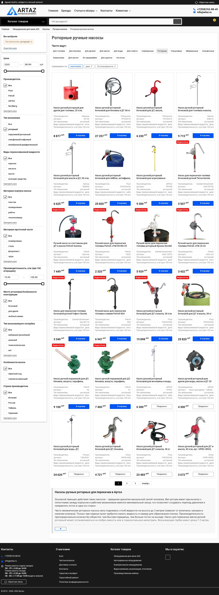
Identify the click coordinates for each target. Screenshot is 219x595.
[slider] (5, 71)
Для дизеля (90, 51)
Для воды (118, 51)
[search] (177, 21)
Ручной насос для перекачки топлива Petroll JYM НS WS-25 (111, 244)
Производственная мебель (126, 573)
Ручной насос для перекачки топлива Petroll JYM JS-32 (193, 244)
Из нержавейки (90, 58)
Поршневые (176, 51)
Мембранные (192, 51)
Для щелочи (106, 58)
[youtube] (167, 557)
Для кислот (73, 58)
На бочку (120, 58)
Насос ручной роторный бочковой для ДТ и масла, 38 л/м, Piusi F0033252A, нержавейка (153, 449)
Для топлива (59, 51)
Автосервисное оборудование (127, 560)
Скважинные (147, 51)
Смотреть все (10, 111)
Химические (58, 58)
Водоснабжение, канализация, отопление (133, 569)
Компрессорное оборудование (128, 565)
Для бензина (75, 51)
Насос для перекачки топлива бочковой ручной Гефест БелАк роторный (70, 314)
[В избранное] (87, 76)
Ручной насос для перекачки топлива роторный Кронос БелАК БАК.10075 (154, 246)
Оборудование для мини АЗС (127, 556)
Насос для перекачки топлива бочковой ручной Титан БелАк (194, 176)
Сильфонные (208, 51)
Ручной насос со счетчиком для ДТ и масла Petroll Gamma (70, 244)
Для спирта (132, 51)
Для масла (105, 51)
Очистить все (10, 48)
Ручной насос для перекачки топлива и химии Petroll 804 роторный (110, 314)
